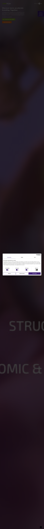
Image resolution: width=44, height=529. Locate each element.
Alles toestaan (34, 273)
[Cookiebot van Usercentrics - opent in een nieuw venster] (37, 255)
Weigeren (9, 273)
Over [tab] (35, 257)
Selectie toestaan (22, 273)
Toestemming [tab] (9, 257)
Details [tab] (22, 257)
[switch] (17, 270)
